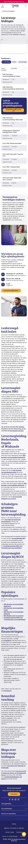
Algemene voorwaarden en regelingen (14, 828)
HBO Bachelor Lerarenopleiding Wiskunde (12, 119)
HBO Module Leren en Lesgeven (14, 616)
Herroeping (19, 832)
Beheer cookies (10, 832)
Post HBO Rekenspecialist (11, 143)
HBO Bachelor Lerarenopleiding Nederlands (13, 88)
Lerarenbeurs (7, 640)
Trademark (23, 836)
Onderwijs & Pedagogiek (8, 11)
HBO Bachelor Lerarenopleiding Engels (11, 75)
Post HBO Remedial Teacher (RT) (12, 155)
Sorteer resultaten (3, 69)
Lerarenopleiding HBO (18, 538)
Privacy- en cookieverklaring (10, 836)
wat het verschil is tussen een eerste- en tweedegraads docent (13, 773)
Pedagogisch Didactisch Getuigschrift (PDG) (11, 131)
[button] (24, 834)
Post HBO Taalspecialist (11, 167)
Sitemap (14, 824)
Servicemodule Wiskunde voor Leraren (11, 179)
